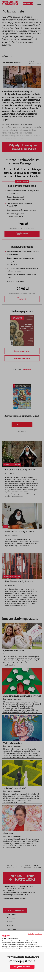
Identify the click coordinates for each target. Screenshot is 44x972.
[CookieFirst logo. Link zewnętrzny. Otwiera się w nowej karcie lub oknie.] (6, 936)
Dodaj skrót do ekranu (22, 967)
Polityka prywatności (35, 934)
